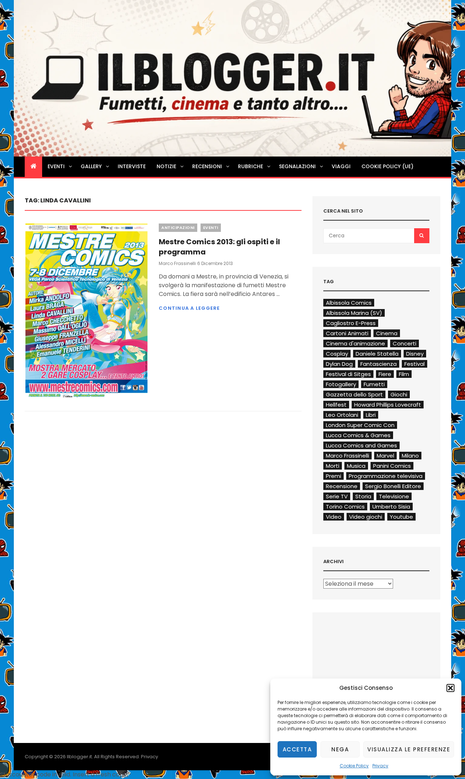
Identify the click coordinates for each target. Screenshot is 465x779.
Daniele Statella (377, 353)
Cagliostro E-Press (351, 323)
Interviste (132, 166)
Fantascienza (378, 364)
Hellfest (336, 404)
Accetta (297, 749)
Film (404, 374)
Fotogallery (341, 384)
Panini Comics (392, 466)
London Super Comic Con (360, 425)
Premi (333, 476)
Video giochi (365, 517)
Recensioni (207, 166)
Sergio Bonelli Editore (393, 486)
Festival (414, 364)
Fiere (385, 374)
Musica (356, 466)
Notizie (166, 166)
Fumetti (374, 384)
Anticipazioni (178, 227)
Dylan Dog (339, 364)
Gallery (91, 166)
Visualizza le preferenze (408, 749)
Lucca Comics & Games (358, 435)
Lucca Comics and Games (361, 445)
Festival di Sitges (348, 374)
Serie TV (337, 496)
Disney (415, 353)
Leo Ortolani (342, 415)
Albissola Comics (349, 303)
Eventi (56, 166)
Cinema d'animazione (355, 343)
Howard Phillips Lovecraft (387, 404)
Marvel (385, 455)
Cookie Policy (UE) (387, 166)
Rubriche (250, 166)
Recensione (341, 486)
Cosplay (337, 353)
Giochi (399, 394)
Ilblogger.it (79, 756)
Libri (371, 415)
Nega (340, 749)
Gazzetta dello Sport (354, 394)
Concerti (404, 343)
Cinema (386, 333)
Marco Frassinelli (177, 263)
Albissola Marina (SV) (354, 313)
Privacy (380, 766)
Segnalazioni (297, 166)
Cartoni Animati (347, 333)
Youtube (401, 517)
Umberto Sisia (391, 506)
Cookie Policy (354, 766)
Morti (332, 466)
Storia (363, 496)
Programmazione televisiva (385, 476)
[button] (450, 688)
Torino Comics (345, 506)
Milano (410, 455)
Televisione (394, 496)
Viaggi (341, 166)
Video (333, 517)
